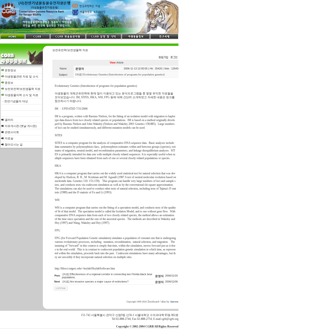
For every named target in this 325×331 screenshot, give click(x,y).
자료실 (9, 138)
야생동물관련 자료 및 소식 (21, 76)
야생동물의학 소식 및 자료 (21, 95)
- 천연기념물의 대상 (14, 101)
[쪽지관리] (168, 57)
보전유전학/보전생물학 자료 (22, 89)
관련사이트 (12, 132)
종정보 (9, 82)
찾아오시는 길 (14, 144)
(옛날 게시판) (28, 126)
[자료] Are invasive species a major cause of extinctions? (95, 281)
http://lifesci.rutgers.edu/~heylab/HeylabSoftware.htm (85, 268)
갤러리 (9, 120)
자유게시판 (12, 126)
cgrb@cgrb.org (169, 319)
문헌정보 (10, 70)
